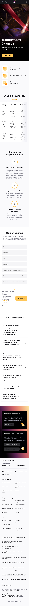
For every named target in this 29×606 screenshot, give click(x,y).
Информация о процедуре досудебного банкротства (14, 580)
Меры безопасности (6, 548)
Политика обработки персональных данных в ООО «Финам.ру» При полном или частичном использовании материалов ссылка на (14, 594)
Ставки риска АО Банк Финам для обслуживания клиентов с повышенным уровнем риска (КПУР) (13, 561)
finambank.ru (15, 596)
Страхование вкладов (7, 585)
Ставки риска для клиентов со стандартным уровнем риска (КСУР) (14, 558)
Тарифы (15, 99)
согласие (7, 293)
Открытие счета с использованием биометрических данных (14, 582)
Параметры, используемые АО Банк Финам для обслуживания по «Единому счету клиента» (13, 571)
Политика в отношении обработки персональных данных (13, 568)
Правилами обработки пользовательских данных (11, 591)
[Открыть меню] (2, 1)
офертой (4, 300)
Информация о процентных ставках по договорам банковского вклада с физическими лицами (13, 538)
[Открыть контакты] (6, 1)
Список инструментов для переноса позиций (12, 554)
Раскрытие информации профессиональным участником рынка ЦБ (12, 542)
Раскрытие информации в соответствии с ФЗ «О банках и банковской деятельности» (13, 545)
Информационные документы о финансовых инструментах (12, 552)
